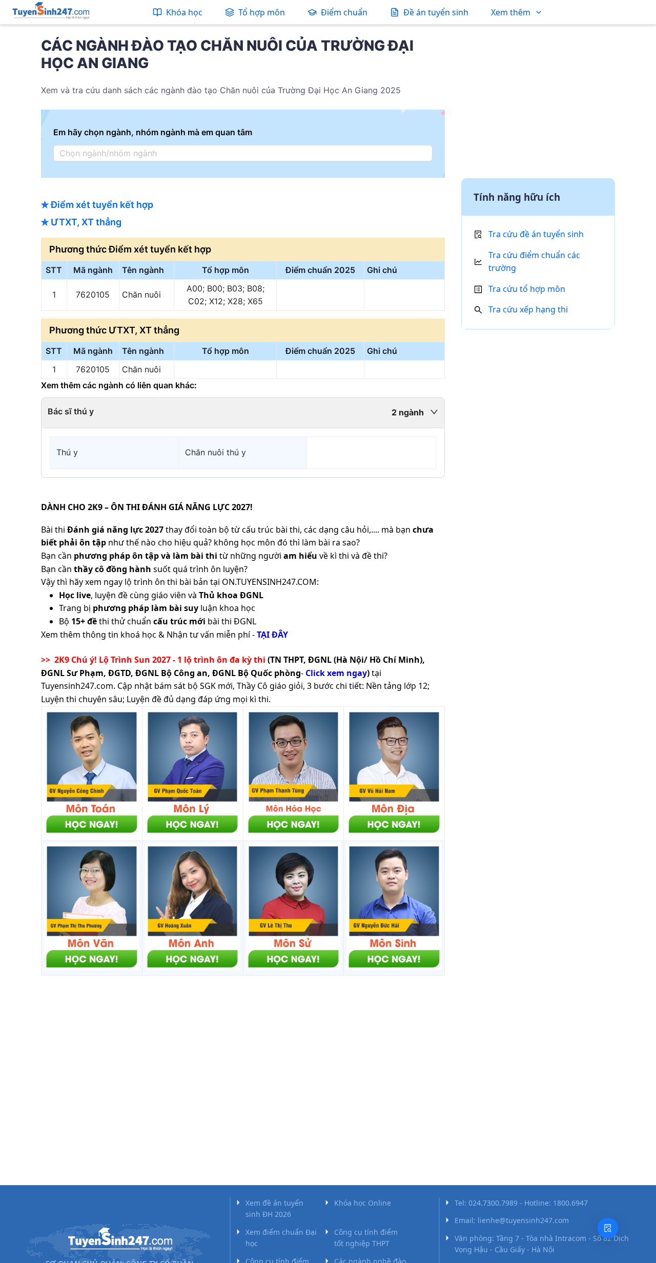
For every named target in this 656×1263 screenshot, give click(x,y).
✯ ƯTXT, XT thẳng (81, 222)
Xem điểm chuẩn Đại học (281, 1237)
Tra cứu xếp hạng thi (528, 309)
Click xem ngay (336, 673)
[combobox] (239, 153)
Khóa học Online (362, 1203)
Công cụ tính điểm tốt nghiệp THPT (366, 1237)
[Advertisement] (538, 104)
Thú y (67, 452)
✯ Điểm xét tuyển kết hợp (97, 204)
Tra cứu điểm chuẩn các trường (534, 261)
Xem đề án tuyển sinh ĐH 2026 (274, 1208)
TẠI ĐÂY (272, 634)
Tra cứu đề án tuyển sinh (536, 234)
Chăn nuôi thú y (215, 452)
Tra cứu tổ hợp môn (526, 288)
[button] (243, 413)
